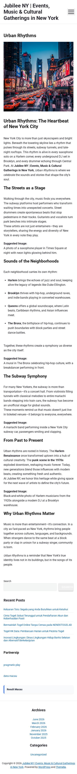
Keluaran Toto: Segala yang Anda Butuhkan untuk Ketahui (36, 609)
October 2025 (38, 737)
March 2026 (38, 723)
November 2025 (38, 734)
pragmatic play (12, 664)
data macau (10, 676)
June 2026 (38, 719)
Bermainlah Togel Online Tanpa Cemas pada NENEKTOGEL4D (38, 624)
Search (7, 581)
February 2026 (38, 726)
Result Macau (14, 689)
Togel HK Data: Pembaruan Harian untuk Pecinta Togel (34, 631)
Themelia (61, 767)
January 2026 (38, 730)
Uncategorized (38, 754)
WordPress (44, 767)
